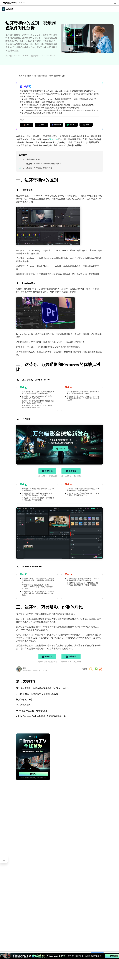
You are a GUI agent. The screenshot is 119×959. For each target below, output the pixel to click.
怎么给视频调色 (23, 705)
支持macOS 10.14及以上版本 (71, 476)
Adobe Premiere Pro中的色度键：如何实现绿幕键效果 (41, 716)
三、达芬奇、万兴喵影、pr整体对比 (37, 168)
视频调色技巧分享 (24, 699)
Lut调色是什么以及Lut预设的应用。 (33, 710)
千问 (42, 124)
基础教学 (28, 76)
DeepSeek (57, 124)
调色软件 (53, 139)
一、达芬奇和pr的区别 (32, 159)
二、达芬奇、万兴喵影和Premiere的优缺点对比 (42, 164)
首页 (20, 76)
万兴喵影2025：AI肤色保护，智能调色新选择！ (38, 694)
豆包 (27, 124)
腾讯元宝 (73, 124)
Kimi (87, 124)
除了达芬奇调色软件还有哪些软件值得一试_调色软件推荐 (42, 688)
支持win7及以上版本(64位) (47, 476)
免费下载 (48, 471)
